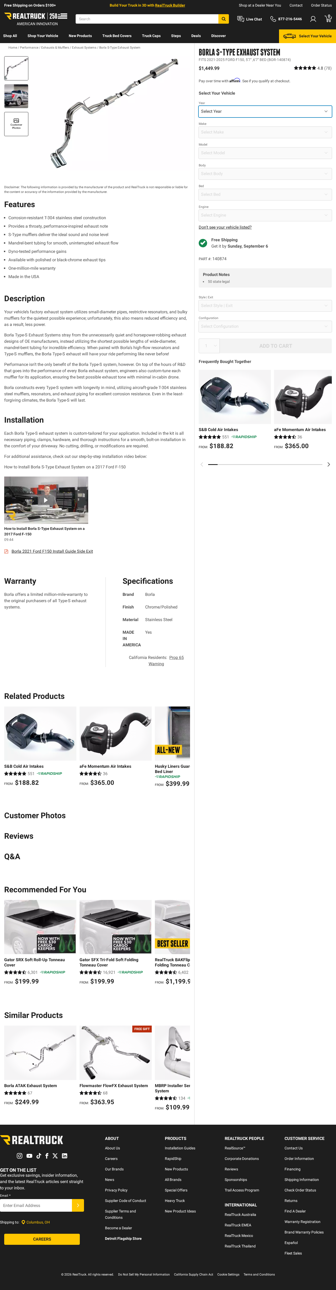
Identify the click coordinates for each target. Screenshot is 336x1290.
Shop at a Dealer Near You (260, 5)
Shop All (10, 36)
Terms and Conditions (259, 1274)
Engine (203, 206)
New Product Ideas (180, 1211)
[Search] (223, 19)
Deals (196, 36)
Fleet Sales (293, 1253)
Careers (111, 1158)
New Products (80, 36)
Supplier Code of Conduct (125, 1201)
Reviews (231, 1169)
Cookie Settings (228, 1274)
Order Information (299, 1158)
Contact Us (294, 1148)
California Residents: (156, 660)
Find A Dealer (295, 1211)
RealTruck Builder (170, 5)
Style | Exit (206, 297)
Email (5, 1195)
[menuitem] (10, 36)
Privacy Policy (116, 1190)
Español (291, 1243)
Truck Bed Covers (117, 36)
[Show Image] (16, 68)
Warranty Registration (303, 1222)
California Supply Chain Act (193, 1274)
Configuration (208, 318)
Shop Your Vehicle (43, 36)
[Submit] (78, 1205)
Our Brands (114, 1169)
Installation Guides (180, 1148)
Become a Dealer (118, 1228)
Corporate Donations (242, 1158)
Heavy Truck (175, 1201)
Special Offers (176, 1190)
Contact (296, 5)
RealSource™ (235, 1148)
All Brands (173, 1180)
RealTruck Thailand (240, 1246)
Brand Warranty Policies (304, 1232)
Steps (176, 36)
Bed (201, 186)
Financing (293, 1169)
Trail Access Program (242, 1190)
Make (202, 123)
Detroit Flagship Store (123, 1238)
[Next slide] (329, 464)
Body (202, 165)
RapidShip (173, 1158)
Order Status (321, 5)
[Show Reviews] (313, 68)
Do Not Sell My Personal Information (144, 1274)
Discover (218, 36)
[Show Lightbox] (110, 113)
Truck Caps (151, 36)
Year (202, 103)
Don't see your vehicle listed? (225, 226)
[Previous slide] (202, 464)
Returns (291, 1201)
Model (203, 144)
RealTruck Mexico (239, 1235)
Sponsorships (236, 1180)
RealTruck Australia (240, 1214)
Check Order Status (300, 1190)
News (109, 1180)
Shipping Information (302, 1180)
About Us (112, 1148)
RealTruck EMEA (238, 1225)
